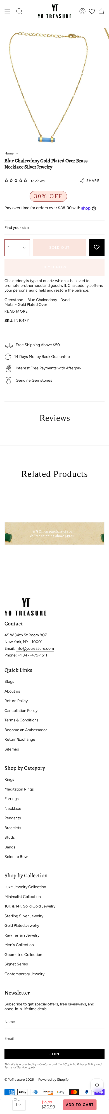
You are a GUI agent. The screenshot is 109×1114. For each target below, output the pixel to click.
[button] (19, 11)
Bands (9, 847)
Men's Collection (19, 944)
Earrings (11, 798)
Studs (9, 837)
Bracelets (12, 827)
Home (9, 153)
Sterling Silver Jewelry (23, 916)
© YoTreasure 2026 (19, 1080)
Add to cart (80, 1104)
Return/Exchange (19, 739)
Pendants (12, 818)
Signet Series (16, 964)
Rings (9, 779)
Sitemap (11, 749)
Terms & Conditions (21, 720)
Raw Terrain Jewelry (21, 935)
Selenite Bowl (16, 856)
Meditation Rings (19, 789)
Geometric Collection (23, 954)
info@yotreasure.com (35, 648)
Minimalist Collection (22, 896)
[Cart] (101, 11)
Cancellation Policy (20, 710)
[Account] (82, 11)
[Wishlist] (92, 11)
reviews (38, 181)
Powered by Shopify (53, 1080)
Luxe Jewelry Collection (25, 887)
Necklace (12, 808)
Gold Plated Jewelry (21, 925)
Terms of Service (15, 1067)
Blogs (9, 681)
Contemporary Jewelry (24, 974)
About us (12, 691)
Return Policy (16, 700)
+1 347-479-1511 (32, 655)
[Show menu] (7, 11)
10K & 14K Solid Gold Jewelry (29, 906)
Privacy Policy (86, 1064)
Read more (16, 311)
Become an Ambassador (25, 730)
